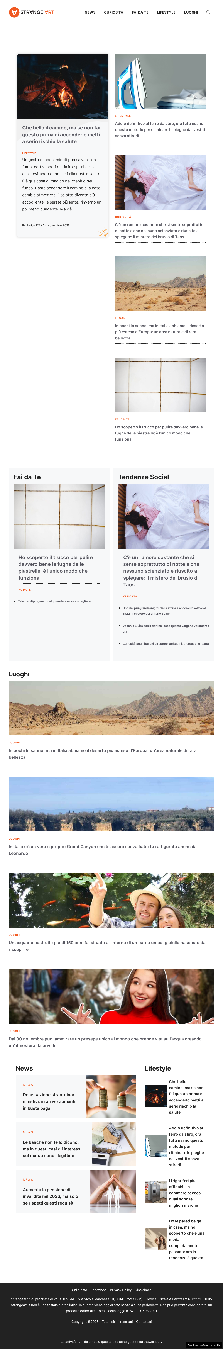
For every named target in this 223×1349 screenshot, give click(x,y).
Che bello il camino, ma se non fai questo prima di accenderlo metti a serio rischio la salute (61, 134)
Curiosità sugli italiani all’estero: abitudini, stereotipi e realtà (166, 643)
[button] (208, 12)
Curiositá (113, 12)
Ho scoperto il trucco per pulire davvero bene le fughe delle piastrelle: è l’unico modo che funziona (159, 433)
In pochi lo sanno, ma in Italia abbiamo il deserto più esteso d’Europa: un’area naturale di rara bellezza (159, 331)
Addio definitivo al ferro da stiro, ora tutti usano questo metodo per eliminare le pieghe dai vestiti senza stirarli (160, 129)
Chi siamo (79, 1290)
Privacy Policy (121, 1290)
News (90, 12)
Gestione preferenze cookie (204, 1345)
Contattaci (144, 1322)
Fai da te (140, 12)
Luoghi (191, 12)
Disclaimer (143, 1290)
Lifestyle (166, 12)
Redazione (98, 1290)
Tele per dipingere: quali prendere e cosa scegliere (54, 601)
